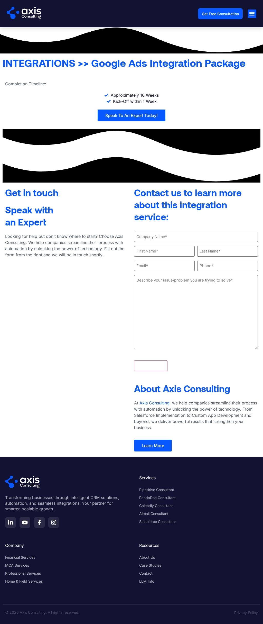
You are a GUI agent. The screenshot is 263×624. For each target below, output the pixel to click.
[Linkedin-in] (10, 522)
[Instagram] (53, 522)
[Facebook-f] (39, 522)
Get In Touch (150, 365)
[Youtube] (25, 522)
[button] (252, 14)
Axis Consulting (154, 402)
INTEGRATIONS (39, 63)
